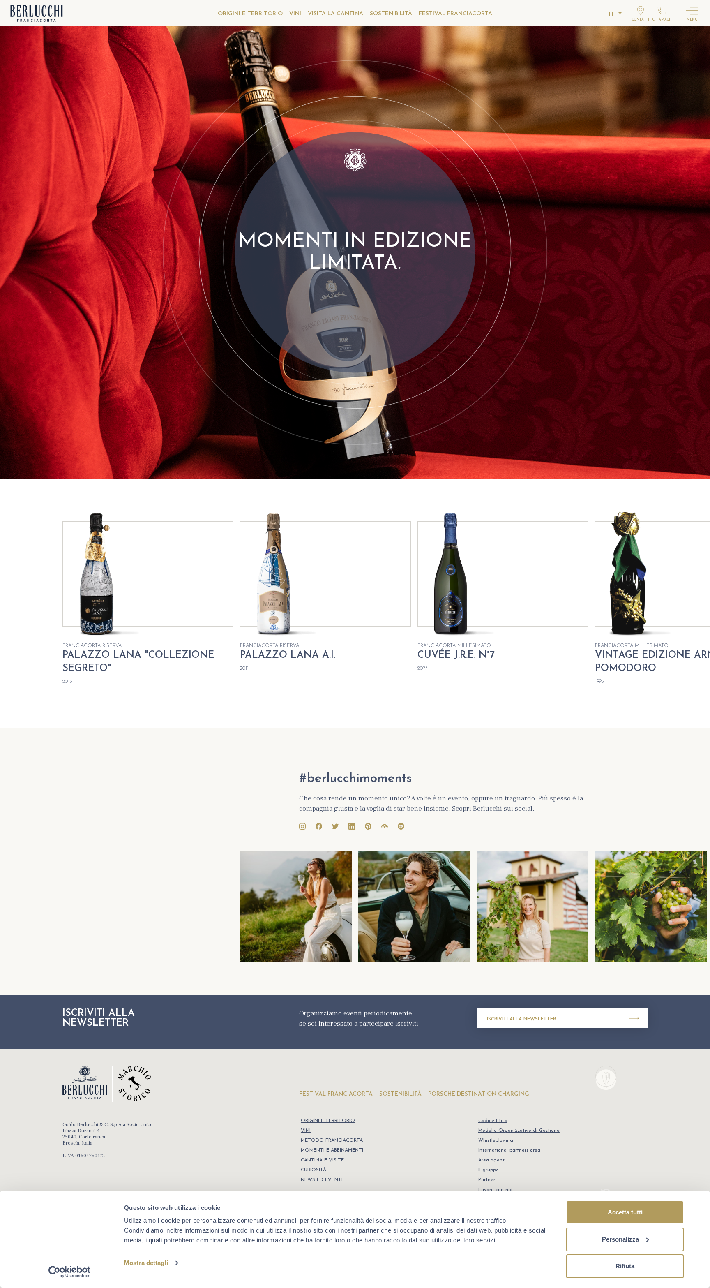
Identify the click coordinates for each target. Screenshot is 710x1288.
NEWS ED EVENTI (322, 1179)
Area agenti (492, 1160)
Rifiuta (624, 1266)
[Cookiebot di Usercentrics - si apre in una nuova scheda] (70, 1272)
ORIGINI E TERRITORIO (250, 14)
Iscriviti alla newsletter (521, 1019)
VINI (295, 14)
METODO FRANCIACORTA (332, 1140)
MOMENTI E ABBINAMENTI (332, 1150)
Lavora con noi (495, 1189)
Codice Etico (492, 1120)
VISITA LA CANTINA (335, 14)
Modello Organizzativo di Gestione (519, 1130)
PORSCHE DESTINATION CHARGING (478, 1094)
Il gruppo (488, 1170)
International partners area (509, 1150)
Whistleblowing (495, 1140)
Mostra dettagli (146, 1262)
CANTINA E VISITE (322, 1160)
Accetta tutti (625, 1212)
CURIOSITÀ (313, 1170)
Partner (486, 1179)
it (611, 14)
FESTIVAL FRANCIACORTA (455, 14)
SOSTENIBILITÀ (391, 14)
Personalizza (620, 1239)
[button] (690, 603)
